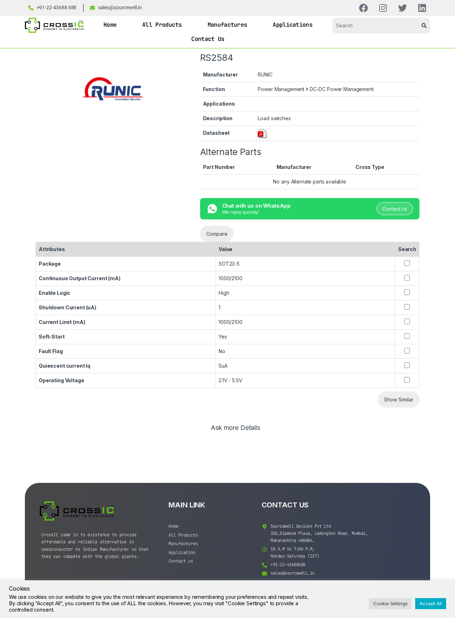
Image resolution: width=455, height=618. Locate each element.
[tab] (235, 431)
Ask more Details (235, 428)
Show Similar (398, 399)
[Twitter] (402, 8)
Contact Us (207, 39)
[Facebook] (363, 8)
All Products (162, 24)
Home (110, 24)
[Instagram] (383, 8)
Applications (292, 24)
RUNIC (265, 74)
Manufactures (227, 24)
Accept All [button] (430, 603)
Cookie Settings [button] (390, 603)
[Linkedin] (422, 8)
